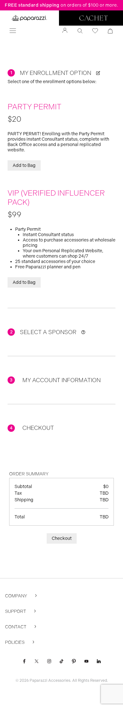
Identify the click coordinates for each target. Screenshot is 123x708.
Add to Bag (24, 165)
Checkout (62, 538)
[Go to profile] (65, 31)
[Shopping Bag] (110, 31)
